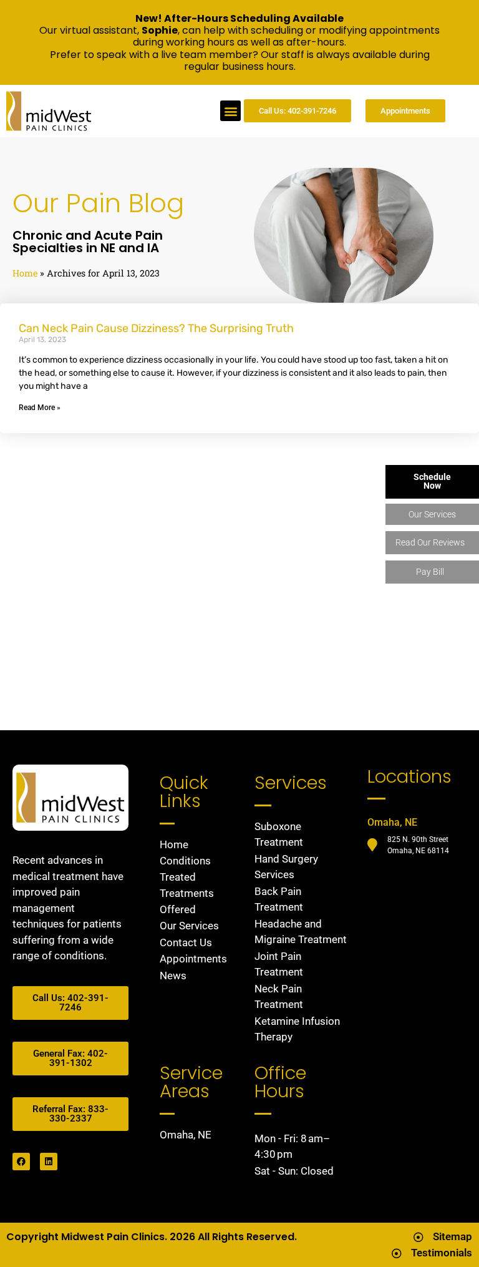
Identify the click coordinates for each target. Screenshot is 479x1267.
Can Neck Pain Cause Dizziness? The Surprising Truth (156, 328)
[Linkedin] (48, 1161)
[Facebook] (21, 1161)
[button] (230, 110)
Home (24, 273)
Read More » (39, 407)
